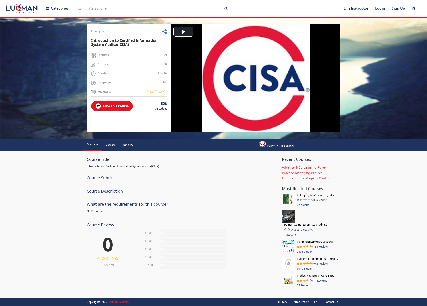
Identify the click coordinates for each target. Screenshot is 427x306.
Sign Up (398, 8)
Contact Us (331, 302)
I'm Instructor (356, 8)
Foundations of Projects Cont (304, 178)
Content (110, 145)
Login (380, 8)
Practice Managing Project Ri (304, 173)
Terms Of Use (300, 302)
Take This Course (115, 106)
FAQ (316, 302)
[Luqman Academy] (22, 7)
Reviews (128, 145)
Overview (92, 144)
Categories (59, 8)
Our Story (281, 302)
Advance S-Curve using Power (304, 167)
